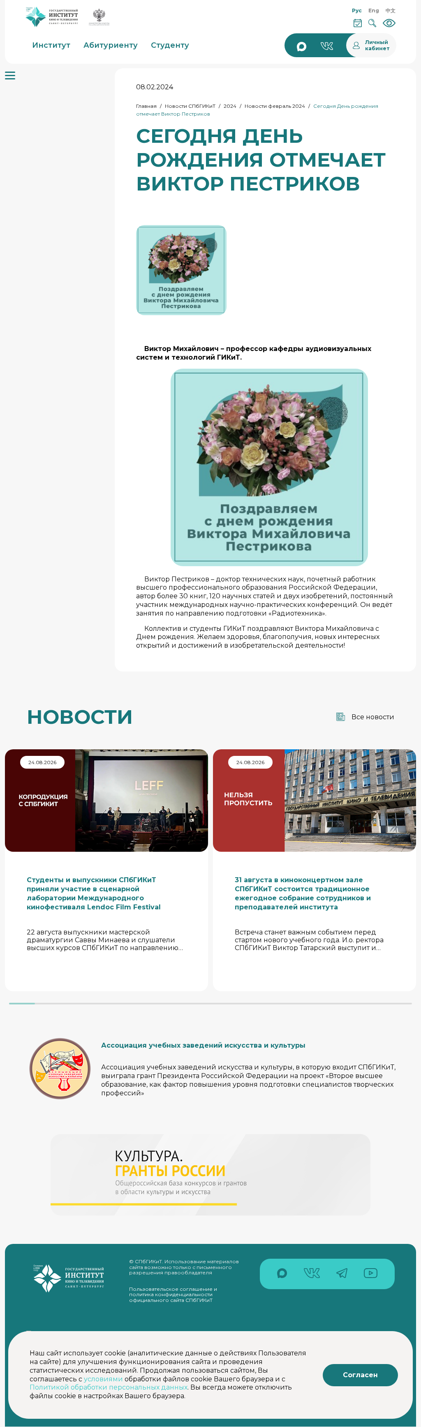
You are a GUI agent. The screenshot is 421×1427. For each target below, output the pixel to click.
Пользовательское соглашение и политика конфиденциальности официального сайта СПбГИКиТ (173, 1294)
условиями (103, 1379)
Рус (357, 10)
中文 (391, 10)
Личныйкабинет (377, 45)
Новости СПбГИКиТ (190, 106)
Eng (373, 10)
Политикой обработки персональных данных (108, 1387)
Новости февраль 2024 (275, 106)
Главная (146, 106)
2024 (230, 106)
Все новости (373, 717)
